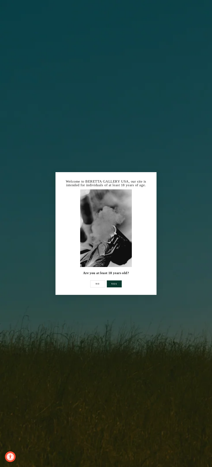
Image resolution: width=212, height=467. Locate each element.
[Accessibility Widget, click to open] (10, 456)
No (98, 284)
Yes (114, 284)
